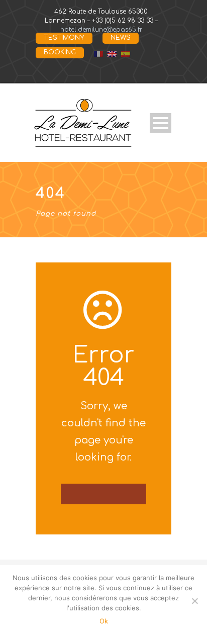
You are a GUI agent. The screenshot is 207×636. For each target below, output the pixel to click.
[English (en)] (112, 53)
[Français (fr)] (98, 53)
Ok (103, 621)
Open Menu (160, 123)
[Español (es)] (125, 53)
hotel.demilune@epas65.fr (101, 29)
